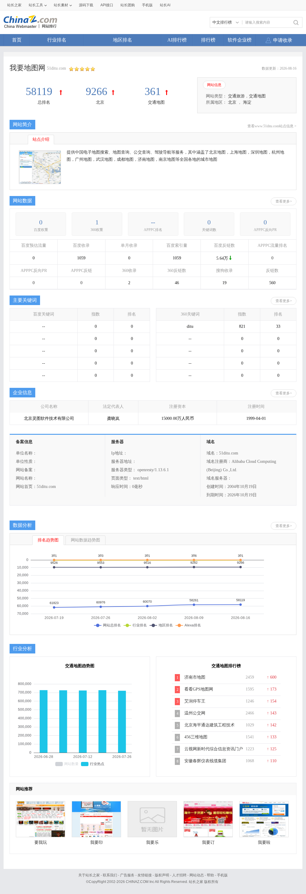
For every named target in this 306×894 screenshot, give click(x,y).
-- (153, 222)
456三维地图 (195, 737)
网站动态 (196, 875)
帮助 (210, 875)
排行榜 (208, 39)
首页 (17, 39)
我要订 (208, 842)
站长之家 (14, 5)
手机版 (222, 875)
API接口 (106, 5)
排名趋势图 (48, 540)
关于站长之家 (89, 875)
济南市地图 (194, 677)
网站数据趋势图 (85, 540)
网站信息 (214, 85)
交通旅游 (236, 96)
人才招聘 (179, 875)
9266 (96, 91)
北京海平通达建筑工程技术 (209, 725)
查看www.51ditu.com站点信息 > (271, 126)
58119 (40, 91)
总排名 (44, 102)
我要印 (96, 842)
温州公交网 (194, 713)
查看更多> (284, 201)
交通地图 (156, 102)
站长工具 (36, 5)
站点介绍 (41, 139)
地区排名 (122, 39)
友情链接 (144, 875)
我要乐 (152, 842)
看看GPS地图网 (198, 689)
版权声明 (162, 875)
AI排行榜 (177, 39)
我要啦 (264, 842)
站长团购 (127, 5)
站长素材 (61, 5)
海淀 (247, 102)
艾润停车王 (194, 701)
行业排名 (56, 39)
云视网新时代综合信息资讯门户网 (213, 752)
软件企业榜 (240, 39)
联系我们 (110, 875)
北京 (100, 102)
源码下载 (86, 5)
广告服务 (127, 875)
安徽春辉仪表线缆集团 (205, 761)
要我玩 (40, 842)
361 (153, 91)
